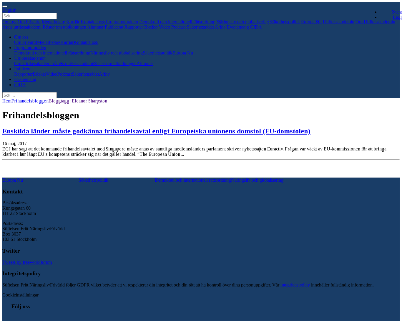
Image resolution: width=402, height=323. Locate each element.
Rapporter (133, 26)
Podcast (178, 26)
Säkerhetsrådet (200, 26)
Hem (6, 100)
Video (164, 26)
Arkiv (220, 26)
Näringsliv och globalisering (243, 21)
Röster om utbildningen (64, 26)
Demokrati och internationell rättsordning (177, 21)
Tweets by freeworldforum (27, 262)
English (9, 10)
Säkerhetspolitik (285, 21)
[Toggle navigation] (4, 6)
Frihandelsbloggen (30, 100)
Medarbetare (53, 21)
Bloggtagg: (78, 100)
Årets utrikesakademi (21, 26)
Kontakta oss (93, 21)
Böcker (151, 26)
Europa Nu (311, 21)
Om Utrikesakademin (34, 63)
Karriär (72, 21)
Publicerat (114, 26)
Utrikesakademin (338, 21)
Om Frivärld (29, 21)
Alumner (95, 26)
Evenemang (238, 26)
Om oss (9, 21)
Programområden (122, 21)
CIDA (256, 26)
